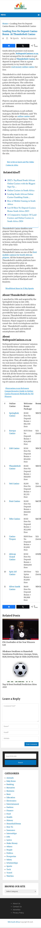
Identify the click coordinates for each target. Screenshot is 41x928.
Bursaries (11, 788)
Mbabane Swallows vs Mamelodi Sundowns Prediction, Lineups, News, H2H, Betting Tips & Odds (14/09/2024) (20, 654)
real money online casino (22, 67)
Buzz (9, 794)
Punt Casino (14, 501)
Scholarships (12, 863)
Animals (10, 778)
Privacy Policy (18, 913)
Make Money (12, 843)
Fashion (10, 807)
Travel (9, 873)
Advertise (16, 910)
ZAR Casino (14, 448)
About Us (16, 904)
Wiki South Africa (14, 922)
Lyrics (9, 840)
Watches (10, 876)
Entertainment (13, 804)
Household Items (14, 824)
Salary (9, 860)
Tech (9, 869)
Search (20, 762)
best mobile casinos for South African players (19, 255)
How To (10, 827)
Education (11, 797)
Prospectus (11, 856)
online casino (23, 116)
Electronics (11, 801)
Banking (10, 784)
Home (5, 23)
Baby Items (11, 781)
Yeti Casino (14, 483)
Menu (3, 15)
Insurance (11, 830)
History (10, 820)
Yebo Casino (14, 519)
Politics (10, 853)
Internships (12, 833)
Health (9, 817)
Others (9, 846)
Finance (10, 810)
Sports (16, 38)
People (9, 850)
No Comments (29, 38)
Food (9, 814)
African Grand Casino (12, 557)
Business (10, 791)
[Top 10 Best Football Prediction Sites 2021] (20, 671)
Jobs (8, 837)
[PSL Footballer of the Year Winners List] (20, 629)
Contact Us (17, 907)
